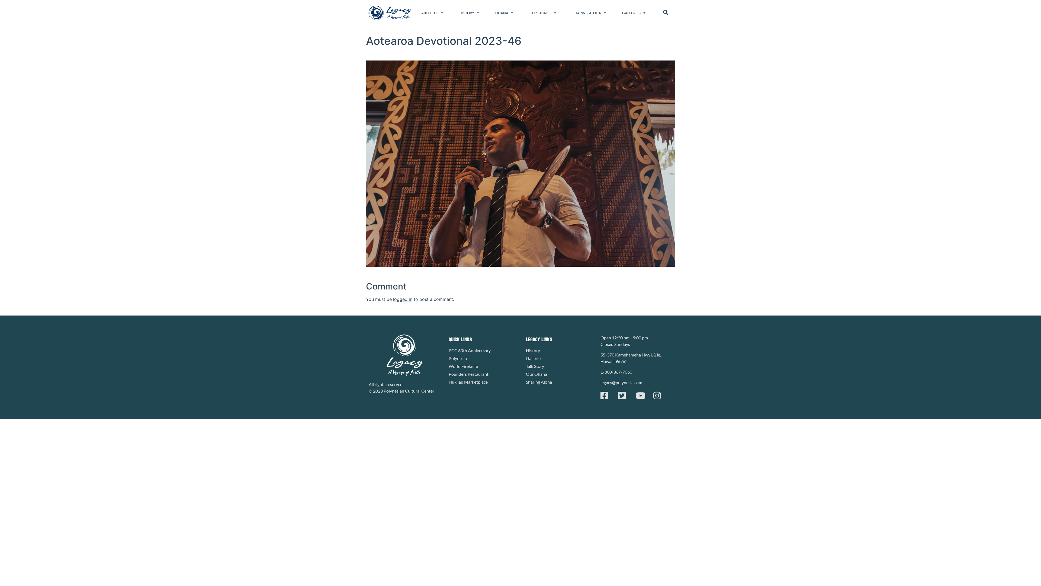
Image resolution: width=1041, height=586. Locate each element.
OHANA (501, 13)
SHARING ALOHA (587, 13)
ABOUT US (429, 13)
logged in (402, 299)
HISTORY (467, 13)
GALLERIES (631, 13)
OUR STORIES (540, 13)
